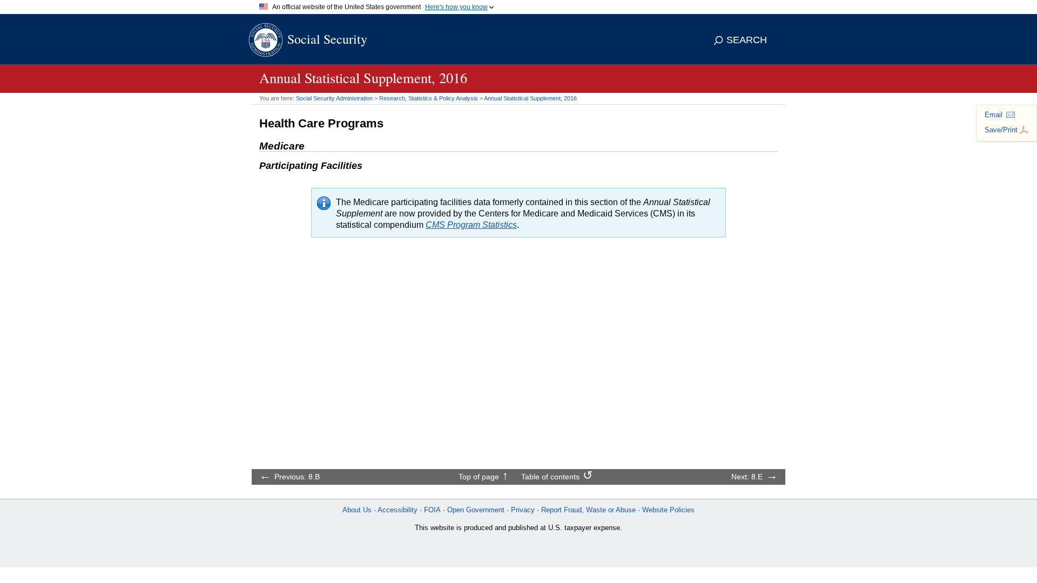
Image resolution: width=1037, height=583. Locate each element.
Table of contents (550, 476)
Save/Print (1001, 130)
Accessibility (398, 510)
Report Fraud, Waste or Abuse (588, 510)
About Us (357, 510)
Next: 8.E (747, 476)
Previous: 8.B (297, 476)
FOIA (432, 510)
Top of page (479, 476)
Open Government (475, 510)
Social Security (327, 39)
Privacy (523, 510)
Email (993, 115)
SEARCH (746, 40)
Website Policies (668, 510)
